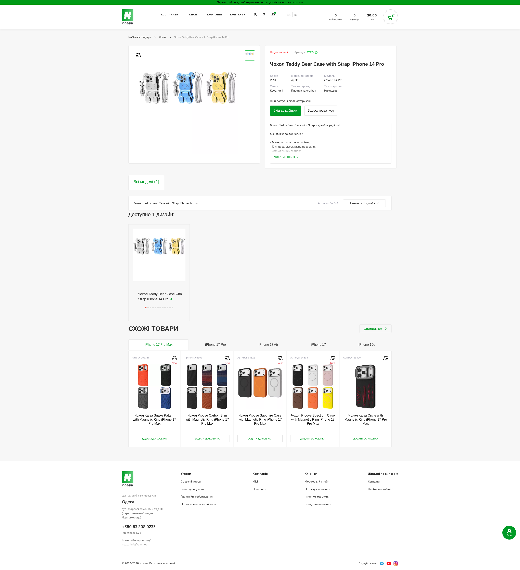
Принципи (259, 489)
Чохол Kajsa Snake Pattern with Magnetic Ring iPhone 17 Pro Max (154, 419)
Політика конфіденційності (198, 504)
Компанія (214, 14)
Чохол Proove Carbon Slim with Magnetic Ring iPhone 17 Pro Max (207, 419)
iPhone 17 (318, 344)
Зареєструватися (321, 110)
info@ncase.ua (131, 532)
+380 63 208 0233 (139, 526)
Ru (296, 14)
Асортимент (170, 14)
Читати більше (285, 157)
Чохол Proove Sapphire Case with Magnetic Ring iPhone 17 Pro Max (260, 419)
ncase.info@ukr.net (134, 544)
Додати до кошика (154, 438)
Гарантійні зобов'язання (197, 496)
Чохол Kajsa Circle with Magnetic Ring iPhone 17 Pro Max (365, 419)
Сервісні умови (191, 481)
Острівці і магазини (317, 489)
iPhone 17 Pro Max (158, 344)
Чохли (162, 37)
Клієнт (193, 14)
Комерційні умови (192, 489)
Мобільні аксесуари (139, 37)
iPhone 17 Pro (215, 344)
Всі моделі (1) (146, 181)
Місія (256, 481)
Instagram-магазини (318, 504)
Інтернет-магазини (317, 496)
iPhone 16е (367, 344)
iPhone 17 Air (268, 344)
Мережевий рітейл (317, 481)
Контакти (238, 14)
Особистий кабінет (380, 489)
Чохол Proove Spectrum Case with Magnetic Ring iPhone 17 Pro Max (313, 419)
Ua (289, 14)
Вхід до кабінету (285, 110)
